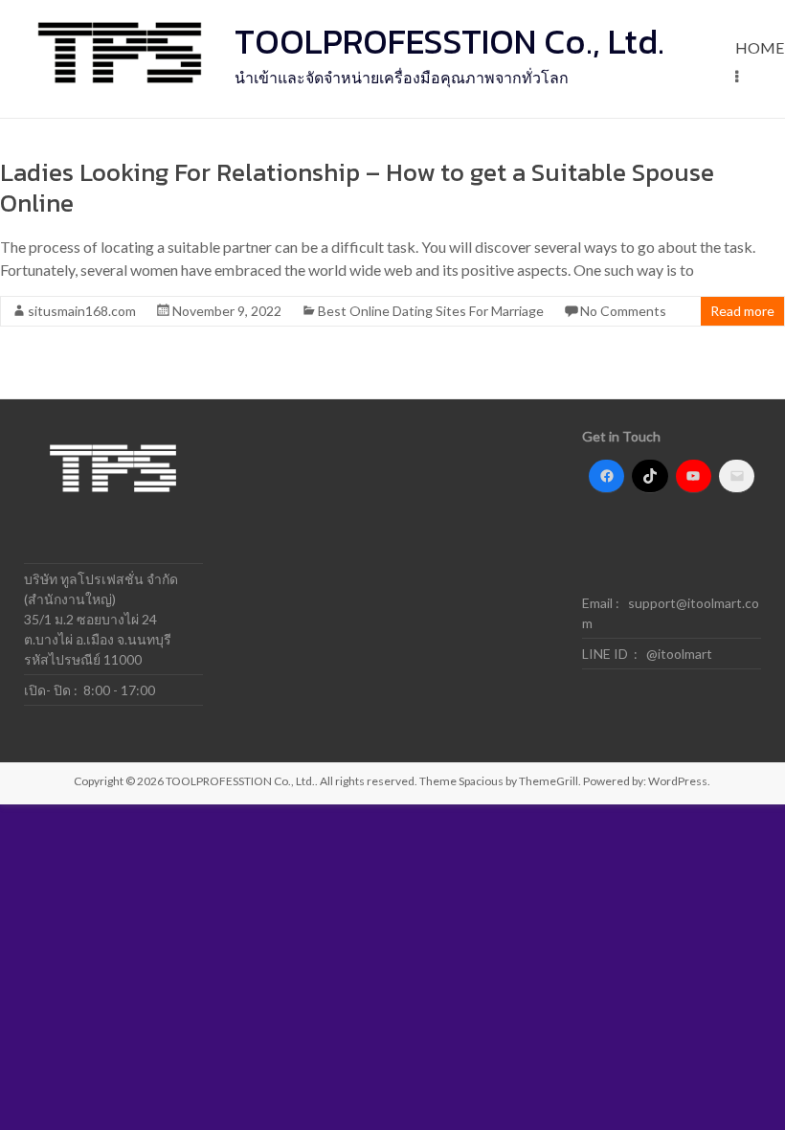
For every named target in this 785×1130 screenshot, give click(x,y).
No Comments (623, 311)
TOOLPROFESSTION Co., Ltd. (449, 41)
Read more (742, 311)
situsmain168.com (82, 311)
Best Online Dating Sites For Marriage (431, 311)
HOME (759, 47)
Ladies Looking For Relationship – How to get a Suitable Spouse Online (357, 187)
